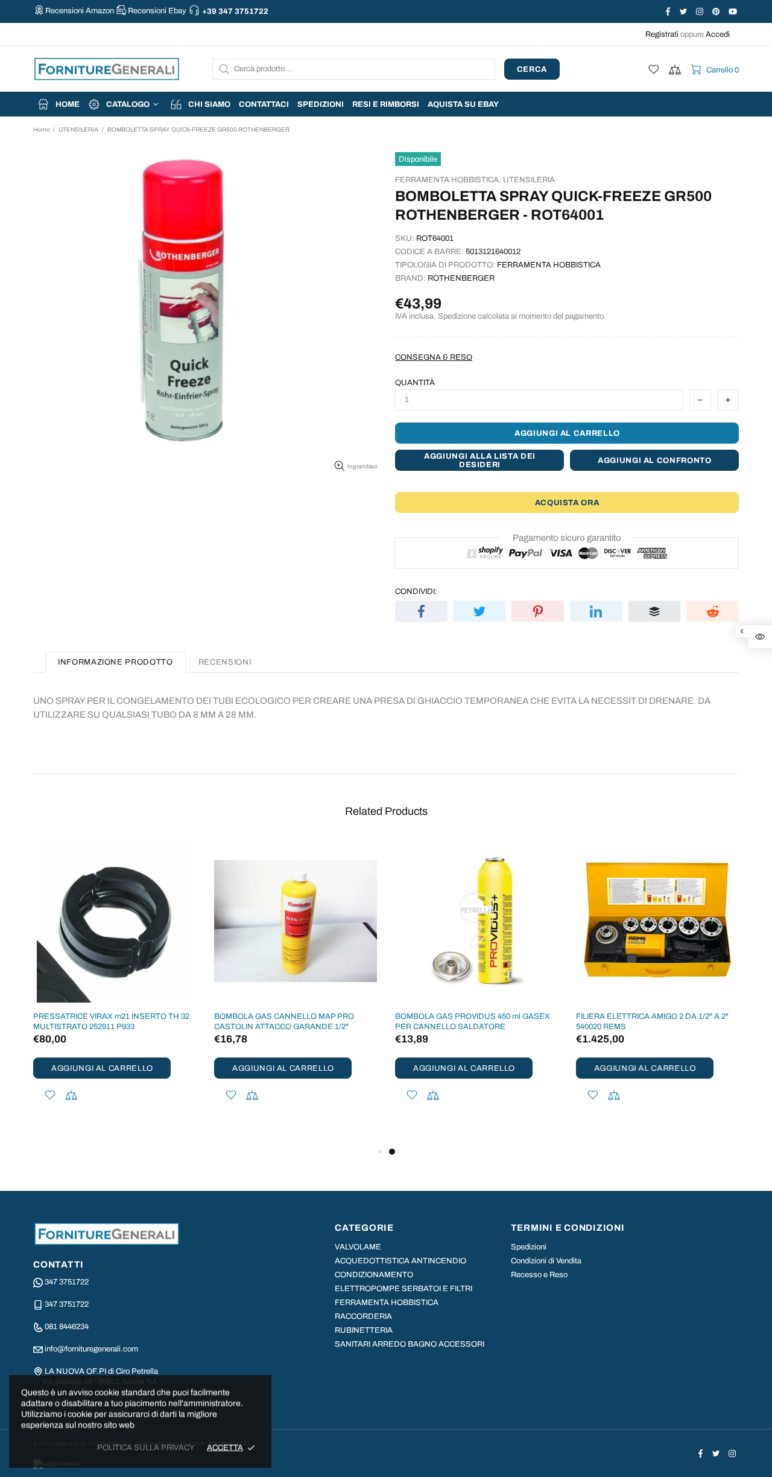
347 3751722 (67, 1282)
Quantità (415, 382)
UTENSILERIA (78, 129)
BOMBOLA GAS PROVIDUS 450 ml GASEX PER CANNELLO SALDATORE (472, 1021)
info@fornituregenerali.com (91, 1349)
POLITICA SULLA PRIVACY (146, 1447)
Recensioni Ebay (157, 11)
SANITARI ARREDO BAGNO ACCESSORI (409, 1344)
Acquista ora (567, 503)
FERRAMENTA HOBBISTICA (386, 1302)
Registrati (662, 34)
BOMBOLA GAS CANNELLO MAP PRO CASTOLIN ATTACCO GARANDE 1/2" (284, 1021)
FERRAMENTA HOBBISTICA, (448, 180)
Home (41, 129)
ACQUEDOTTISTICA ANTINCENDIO (400, 1261)
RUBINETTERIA (364, 1330)
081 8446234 (67, 1326)
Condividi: (416, 591)
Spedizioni (528, 1247)
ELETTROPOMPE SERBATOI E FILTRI (403, 1288)
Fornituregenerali (106, 69)
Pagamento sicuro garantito (567, 538)
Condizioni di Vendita (546, 1261)
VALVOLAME (358, 1247)
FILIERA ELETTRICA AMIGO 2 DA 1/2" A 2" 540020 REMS (652, 1021)
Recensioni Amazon (79, 11)
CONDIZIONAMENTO (374, 1275)
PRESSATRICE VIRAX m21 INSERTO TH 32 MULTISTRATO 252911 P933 (111, 1021)
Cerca (532, 69)
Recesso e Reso (539, 1275)
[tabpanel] (476, 987)
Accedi (718, 34)
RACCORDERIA (363, 1316)
